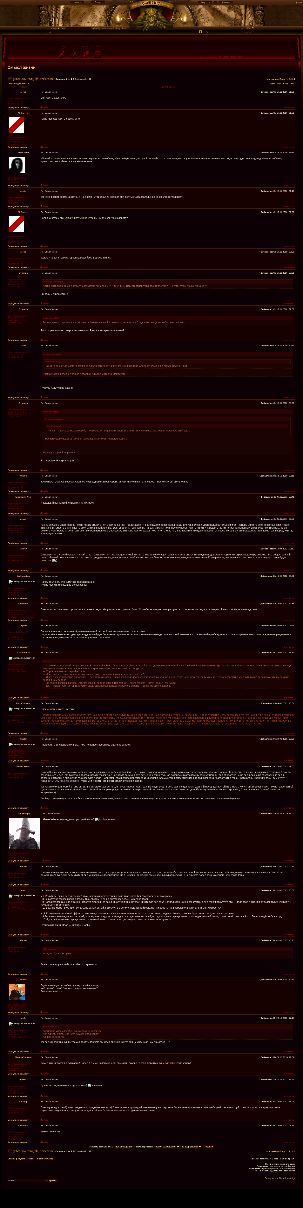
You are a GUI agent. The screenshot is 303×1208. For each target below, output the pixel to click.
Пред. (282, 79)
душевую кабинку (169, 1063)
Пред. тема (275, 83)
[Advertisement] (151, 1198)
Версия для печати (19, 83)
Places (31, 1159)
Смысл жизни (21, 67)
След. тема (289, 83)
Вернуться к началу (18, 107)
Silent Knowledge (46, 1159)
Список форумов (16, 1159)
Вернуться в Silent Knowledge (280, 1178)
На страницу (272, 79)
